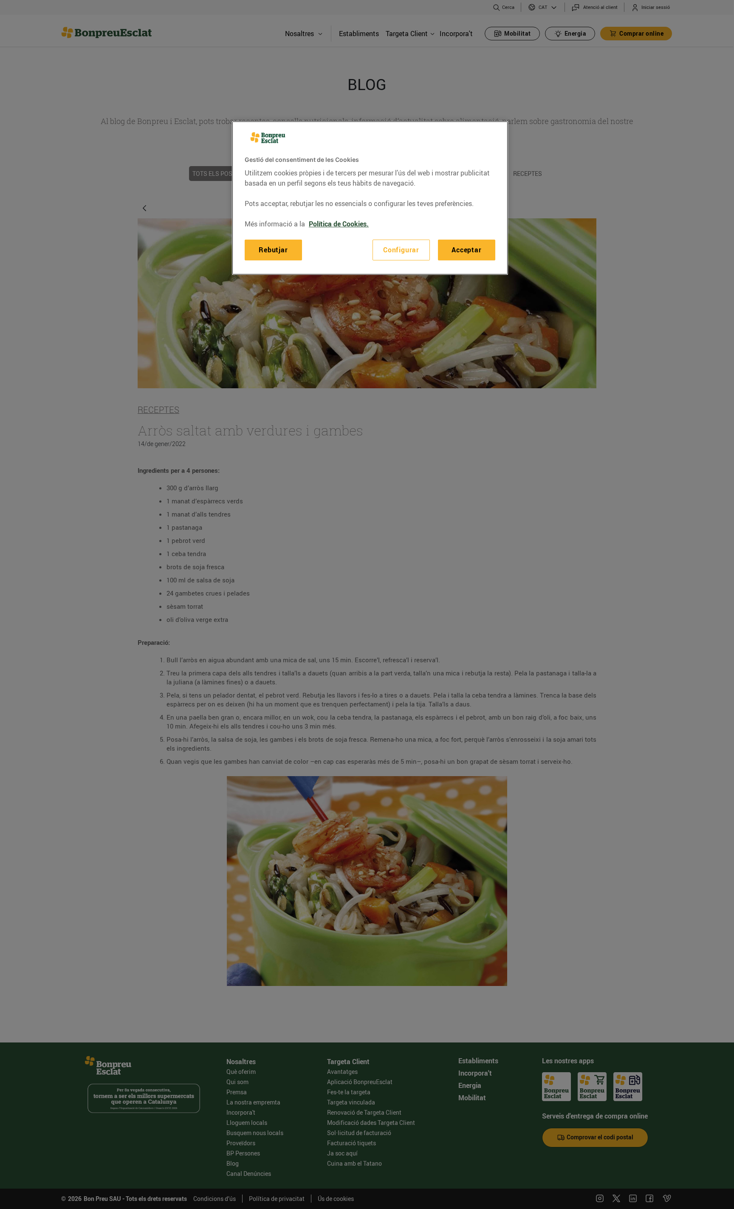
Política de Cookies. (339, 224)
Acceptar (466, 249)
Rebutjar (273, 249)
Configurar (401, 249)
